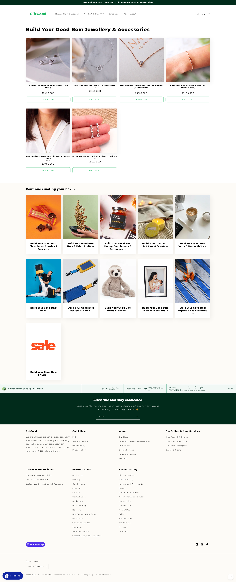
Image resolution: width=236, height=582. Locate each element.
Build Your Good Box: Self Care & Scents (155, 245)
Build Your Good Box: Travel (43, 309)
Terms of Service (80, 441)
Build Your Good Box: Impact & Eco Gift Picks (192, 309)
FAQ (74, 437)
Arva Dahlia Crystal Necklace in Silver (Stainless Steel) (48, 157)
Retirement (77, 518)
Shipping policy (87, 575)
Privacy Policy (79, 450)
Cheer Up (76, 488)
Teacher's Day (125, 518)
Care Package (78, 484)
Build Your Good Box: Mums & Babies (118, 309)
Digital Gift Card (173, 450)
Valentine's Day (126, 479)
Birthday (76, 479)
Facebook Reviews (127, 454)
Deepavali (123, 527)
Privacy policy (59, 575)
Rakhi (121, 514)
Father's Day (125, 505)
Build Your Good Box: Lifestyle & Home (81, 309)
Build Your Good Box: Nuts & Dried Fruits (80, 245)
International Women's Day (131, 484)
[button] (68, 13)
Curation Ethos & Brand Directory (134, 441)
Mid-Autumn (125, 523)
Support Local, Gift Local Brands (87, 536)
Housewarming (79, 505)
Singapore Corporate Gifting (39, 475)
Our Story (123, 437)
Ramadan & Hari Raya (129, 492)
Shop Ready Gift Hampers (178, 437)
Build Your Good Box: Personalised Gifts (155, 309)
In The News (124, 445)
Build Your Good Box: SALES (43, 373)
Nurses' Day (124, 510)
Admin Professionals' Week (131, 497)
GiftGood (35, 575)
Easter (122, 488)
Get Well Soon (79, 497)
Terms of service (73, 575)
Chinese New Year (127, 475)
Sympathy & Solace (81, 523)
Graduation (77, 501)
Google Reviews (126, 450)
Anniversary (77, 475)
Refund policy (78, 445)
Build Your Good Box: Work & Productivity (192, 245)
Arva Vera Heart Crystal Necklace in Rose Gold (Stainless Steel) (141, 86)
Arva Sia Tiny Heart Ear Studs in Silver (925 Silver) (48, 86)
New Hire (76, 510)
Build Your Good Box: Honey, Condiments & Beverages (118, 246)
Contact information (103, 575)
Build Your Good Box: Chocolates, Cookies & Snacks (43, 246)
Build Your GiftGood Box (177, 441)
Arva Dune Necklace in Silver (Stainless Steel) (95, 85)
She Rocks (123, 459)
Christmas (123, 531)
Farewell (76, 492)
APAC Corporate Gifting (37, 479)
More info (230, 388)
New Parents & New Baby (84, 514)
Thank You (77, 527)
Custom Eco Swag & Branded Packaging (44, 484)
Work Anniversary (80, 531)
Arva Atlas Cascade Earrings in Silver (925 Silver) (94, 156)
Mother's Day (125, 501)
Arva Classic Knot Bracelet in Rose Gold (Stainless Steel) (188, 86)
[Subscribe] (137, 417)
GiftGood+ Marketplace (176, 445)
